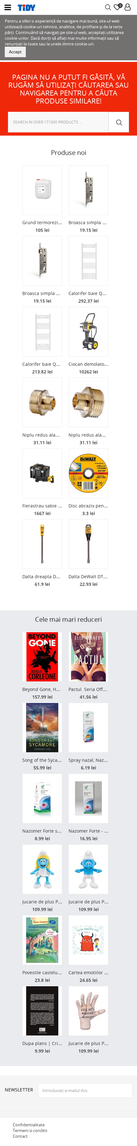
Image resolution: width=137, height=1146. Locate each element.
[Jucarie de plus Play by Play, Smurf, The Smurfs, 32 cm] (88, 869)
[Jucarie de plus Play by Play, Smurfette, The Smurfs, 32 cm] (42, 869)
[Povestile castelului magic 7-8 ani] (42, 940)
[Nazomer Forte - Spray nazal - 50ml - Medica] (88, 798)
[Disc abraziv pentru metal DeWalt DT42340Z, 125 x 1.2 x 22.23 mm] (88, 473)
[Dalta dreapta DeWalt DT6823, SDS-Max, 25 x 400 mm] (42, 544)
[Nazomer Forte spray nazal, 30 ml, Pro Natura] (42, 798)
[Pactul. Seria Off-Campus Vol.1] (88, 657)
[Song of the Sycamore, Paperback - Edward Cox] (42, 728)
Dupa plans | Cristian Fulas (51, 1043)
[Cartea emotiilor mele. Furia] (88, 940)
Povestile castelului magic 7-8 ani (57, 972)
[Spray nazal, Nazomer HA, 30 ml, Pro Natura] (88, 728)
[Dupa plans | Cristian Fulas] (42, 1011)
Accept (15, 52)
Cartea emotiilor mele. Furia (98, 972)
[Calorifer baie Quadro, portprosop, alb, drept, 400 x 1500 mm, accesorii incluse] (42, 332)
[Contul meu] (128, 7)
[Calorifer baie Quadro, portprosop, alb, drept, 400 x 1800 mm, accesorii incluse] (88, 261)
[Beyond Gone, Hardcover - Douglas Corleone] (42, 657)
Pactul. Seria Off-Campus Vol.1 (100, 689)
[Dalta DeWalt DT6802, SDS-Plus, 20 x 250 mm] (88, 544)
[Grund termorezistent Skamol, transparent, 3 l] (42, 190)
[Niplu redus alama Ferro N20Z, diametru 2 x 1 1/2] (42, 402)
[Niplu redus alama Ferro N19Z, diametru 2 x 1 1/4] (88, 402)
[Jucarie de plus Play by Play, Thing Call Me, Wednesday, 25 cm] (88, 1011)
